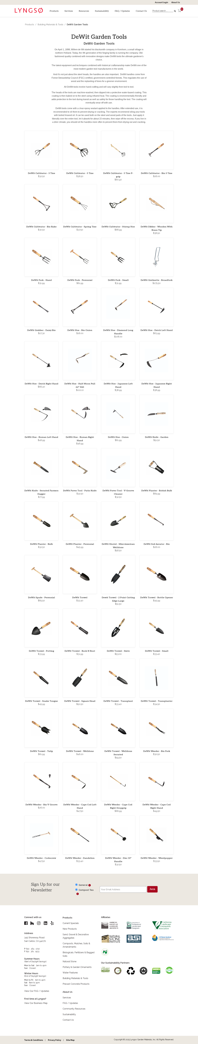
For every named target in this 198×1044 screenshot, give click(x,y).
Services (69, 11)
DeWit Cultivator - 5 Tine (79, 173)
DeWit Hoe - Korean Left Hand (41, 437)
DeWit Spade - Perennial (41, 597)
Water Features (70, 972)
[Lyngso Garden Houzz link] (32, 923)
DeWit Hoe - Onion (118, 437)
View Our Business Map (36, 1003)
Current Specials (71, 923)
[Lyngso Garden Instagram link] (39, 923)
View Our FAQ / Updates (36, 991)
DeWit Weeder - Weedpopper (157, 858)
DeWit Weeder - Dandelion (80, 858)
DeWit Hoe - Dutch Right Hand (41, 384)
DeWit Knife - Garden (156, 437)
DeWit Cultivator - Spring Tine (79, 227)
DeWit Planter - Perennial (80, 544)
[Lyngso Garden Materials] (29, 12)
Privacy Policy (54, 1040)
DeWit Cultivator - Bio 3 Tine (156, 173)
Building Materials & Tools (50, 24)
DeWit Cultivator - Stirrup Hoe (118, 227)
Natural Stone (69, 961)
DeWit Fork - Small (118, 280)
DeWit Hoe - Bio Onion (79, 330)
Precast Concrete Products (76, 984)
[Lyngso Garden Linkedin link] (45, 923)
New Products (70, 929)
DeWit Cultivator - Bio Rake (41, 227)
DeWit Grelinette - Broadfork (157, 280)
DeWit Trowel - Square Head (79, 701)
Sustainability (102, 11)
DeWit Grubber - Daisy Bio (41, 330)
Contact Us (141, 11)
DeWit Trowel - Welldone (80, 751)
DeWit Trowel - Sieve (118, 651)
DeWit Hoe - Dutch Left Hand (156, 330)
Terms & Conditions (33, 1040)
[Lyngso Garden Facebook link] (26, 923)
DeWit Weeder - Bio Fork (156, 751)
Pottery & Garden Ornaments (77, 967)
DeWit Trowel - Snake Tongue (41, 701)
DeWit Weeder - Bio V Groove (41, 804)
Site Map (70, 1040)
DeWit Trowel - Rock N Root (80, 651)
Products (54, 11)
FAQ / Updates (122, 11)
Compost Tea (86, 890)
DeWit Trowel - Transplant (118, 701)
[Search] (175, 11)
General (83, 885)
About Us (175, 2)
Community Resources (74, 1008)
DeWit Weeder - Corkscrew (41, 858)
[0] (179, 11)
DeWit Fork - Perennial (79, 280)
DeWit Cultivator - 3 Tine (41, 173)
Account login (161, 2)
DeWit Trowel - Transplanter (156, 701)
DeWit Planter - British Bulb (156, 490)
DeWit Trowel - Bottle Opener (156, 597)
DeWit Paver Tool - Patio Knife (80, 490)
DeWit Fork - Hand (41, 280)
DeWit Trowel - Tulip (41, 751)
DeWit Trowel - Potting (41, 651)
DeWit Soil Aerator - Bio (157, 544)
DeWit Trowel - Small (156, 651)
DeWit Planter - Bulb (41, 544)
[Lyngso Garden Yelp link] (52, 923)
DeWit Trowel (79, 597)
